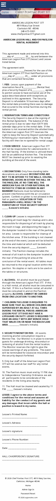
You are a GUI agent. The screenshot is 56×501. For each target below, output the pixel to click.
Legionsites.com (31, 497)
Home (28, 485)
